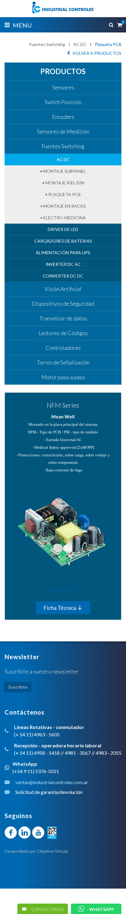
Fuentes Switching (47, 44)
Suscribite (18, 686)
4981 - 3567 (78, 753)
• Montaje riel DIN (63, 182)
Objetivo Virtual (52, 851)
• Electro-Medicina (63, 217)
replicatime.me (63, 590)
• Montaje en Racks (63, 206)
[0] (119, 24)
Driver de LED (63, 229)
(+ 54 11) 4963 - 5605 (37, 734)
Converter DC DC (63, 275)
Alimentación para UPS (63, 252)
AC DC (80, 44)
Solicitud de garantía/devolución (49, 792)
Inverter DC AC (63, 264)
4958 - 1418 (47, 753)
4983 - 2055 (108, 753)
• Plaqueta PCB (63, 194)
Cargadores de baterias (63, 241)
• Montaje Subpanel (63, 171)
